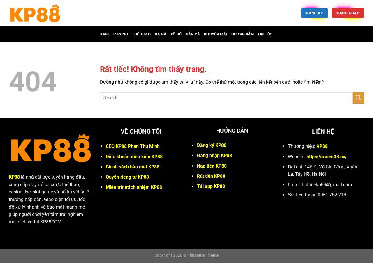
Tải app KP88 (211, 186)
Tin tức (265, 34)
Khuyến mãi (215, 34)
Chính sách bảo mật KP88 (132, 167)
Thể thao (141, 34)
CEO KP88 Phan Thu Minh (133, 146)
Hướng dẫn (242, 34)
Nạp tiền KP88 (212, 166)
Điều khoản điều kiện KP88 (134, 156)
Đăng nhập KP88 (214, 155)
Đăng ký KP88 (211, 145)
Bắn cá (193, 34)
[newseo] (64, 13)
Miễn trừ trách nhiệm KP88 (134, 187)
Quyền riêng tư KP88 (127, 177)
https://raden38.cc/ (327, 156)
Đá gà (160, 34)
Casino (120, 34)
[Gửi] (358, 97)
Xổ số (176, 34)
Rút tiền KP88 (211, 176)
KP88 (104, 34)
